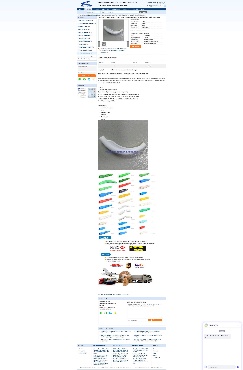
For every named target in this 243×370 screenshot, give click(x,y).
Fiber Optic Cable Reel (84, 50)
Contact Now (87, 75)
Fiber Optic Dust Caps (94, 15)
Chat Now (159, 4)
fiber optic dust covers (106, 294)
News (142, 9)
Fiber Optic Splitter (83, 38)
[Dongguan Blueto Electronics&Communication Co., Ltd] (80, 80)
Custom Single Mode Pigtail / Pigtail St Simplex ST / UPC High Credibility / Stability (120, 355)
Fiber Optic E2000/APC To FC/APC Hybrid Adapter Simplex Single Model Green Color (140, 361)
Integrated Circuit (82, 26)
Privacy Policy (84, 367)
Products (88, 9)
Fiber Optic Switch (83, 59)
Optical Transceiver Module (85, 23)
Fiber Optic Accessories (84, 56)
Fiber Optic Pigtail (82, 29)
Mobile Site (157, 357)
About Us (96, 9)
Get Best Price (104, 52)
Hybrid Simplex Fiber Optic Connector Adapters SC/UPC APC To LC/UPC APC (140, 355)
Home (80, 9)
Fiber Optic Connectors (84, 41)
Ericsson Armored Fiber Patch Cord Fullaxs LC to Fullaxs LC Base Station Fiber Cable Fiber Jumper (101, 351)
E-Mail (154, 353)
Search (144, 12)
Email (164, 4)
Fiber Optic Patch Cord (84, 20)
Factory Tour (105, 9)
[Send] (238, 367)
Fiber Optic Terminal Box (84, 47)
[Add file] (205, 367)
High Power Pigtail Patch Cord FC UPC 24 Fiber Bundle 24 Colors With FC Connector (121, 360)
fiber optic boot (125, 294)
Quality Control (116, 9)
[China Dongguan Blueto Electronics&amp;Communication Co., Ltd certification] (82, 97)
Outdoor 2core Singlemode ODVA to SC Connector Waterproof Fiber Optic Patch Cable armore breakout (100, 362)
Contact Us (126, 9)
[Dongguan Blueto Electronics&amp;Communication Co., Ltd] (87, 4)
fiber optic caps (117, 294)
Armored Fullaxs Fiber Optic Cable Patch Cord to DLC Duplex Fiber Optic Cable (100, 357)
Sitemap (155, 355)
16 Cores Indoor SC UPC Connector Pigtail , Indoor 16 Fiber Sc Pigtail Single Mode (120, 350)
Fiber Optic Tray (82, 44)
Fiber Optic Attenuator (84, 35)
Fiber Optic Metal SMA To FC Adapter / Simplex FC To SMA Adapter (140, 350)
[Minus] (238, 325)
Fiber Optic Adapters (83, 32)
